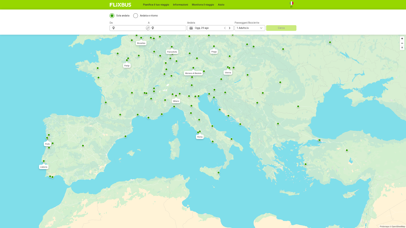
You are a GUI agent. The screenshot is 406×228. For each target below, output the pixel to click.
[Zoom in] (402, 38)
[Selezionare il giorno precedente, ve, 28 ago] (225, 28)
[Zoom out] (402, 43)
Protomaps (384, 226)
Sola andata (122, 15)
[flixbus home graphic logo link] (120, 5)
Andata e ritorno (149, 15)
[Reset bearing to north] (402, 47)
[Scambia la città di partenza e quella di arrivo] (148, 28)
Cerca (281, 27)
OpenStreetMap (398, 226)
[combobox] (131, 28)
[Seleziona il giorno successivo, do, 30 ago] (230, 28)
